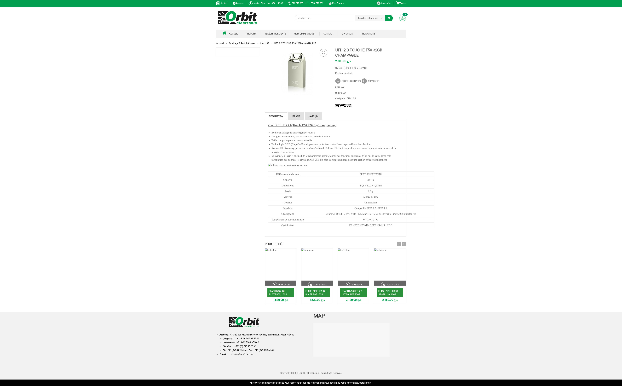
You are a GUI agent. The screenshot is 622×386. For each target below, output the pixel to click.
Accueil (233, 33)
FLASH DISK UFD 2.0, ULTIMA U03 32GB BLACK (352, 294)
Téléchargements (275, 33)
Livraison (347, 33)
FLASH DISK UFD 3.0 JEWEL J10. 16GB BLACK (388, 294)
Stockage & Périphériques (242, 43)
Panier (403, 3)
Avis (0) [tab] (313, 116)
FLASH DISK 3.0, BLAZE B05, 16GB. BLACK (278, 294)
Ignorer (368, 382)
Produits (251, 33)
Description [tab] (276, 116)
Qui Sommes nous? (305, 33)
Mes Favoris (338, 3)
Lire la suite (284, 284)
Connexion (386, 3)
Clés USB (264, 43)
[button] (323, 53)
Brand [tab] (296, 116)
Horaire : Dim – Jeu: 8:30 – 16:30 (268, 3)
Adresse (240, 3)
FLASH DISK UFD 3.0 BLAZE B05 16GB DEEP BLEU (315, 294)
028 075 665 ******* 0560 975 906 (307, 3)
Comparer (373, 80)
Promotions (368, 33)
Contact (224, 3)
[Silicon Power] (343, 106)
